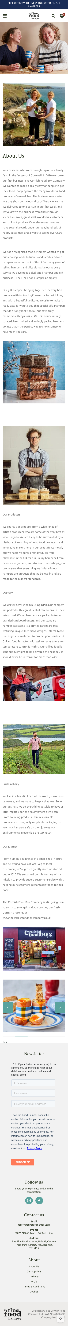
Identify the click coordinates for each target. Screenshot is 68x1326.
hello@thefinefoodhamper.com (34, 1224)
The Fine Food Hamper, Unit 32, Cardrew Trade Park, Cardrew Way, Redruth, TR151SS (34, 1244)
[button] (8, 1007)
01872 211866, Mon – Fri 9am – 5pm (34, 1232)
